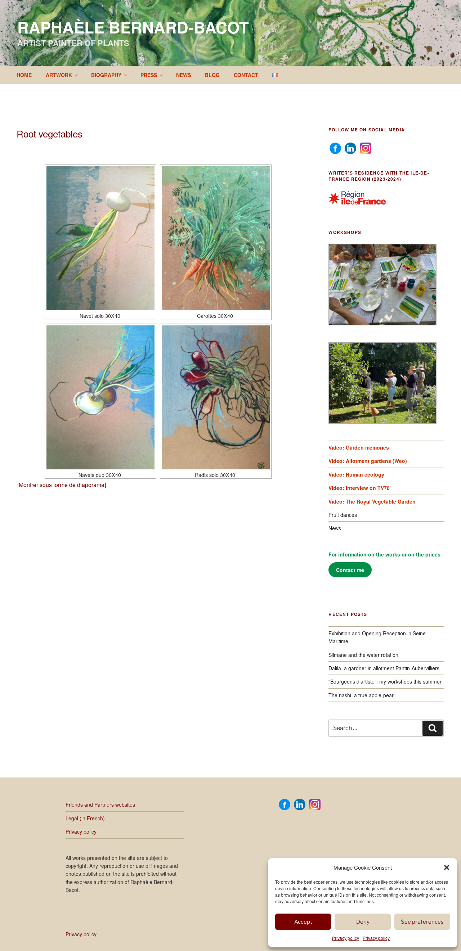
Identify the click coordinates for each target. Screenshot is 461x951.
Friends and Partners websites (100, 804)
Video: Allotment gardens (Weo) (367, 460)
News (183, 74)
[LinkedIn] (350, 147)
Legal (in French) (85, 818)
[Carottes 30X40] (216, 238)
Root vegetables (49, 133)
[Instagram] (365, 147)
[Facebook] (335, 147)
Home (24, 74)
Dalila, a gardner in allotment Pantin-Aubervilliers (383, 668)
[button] (446, 867)
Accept (303, 922)
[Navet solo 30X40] (100, 238)
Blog (212, 74)
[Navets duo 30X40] (100, 397)
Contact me (350, 569)
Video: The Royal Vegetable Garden (372, 501)
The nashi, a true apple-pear (361, 695)
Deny (363, 922)
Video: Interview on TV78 (359, 487)
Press (148, 74)
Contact (246, 74)
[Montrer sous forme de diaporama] (61, 485)
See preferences (422, 922)
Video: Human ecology (356, 474)
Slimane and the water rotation (363, 654)
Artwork (59, 74)
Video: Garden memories (358, 447)
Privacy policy (345, 938)
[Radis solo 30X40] (216, 397)
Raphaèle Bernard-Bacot (133, 27)
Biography (106, 74)
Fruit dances (342, 514)
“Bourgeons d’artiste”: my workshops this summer (385, 681)
